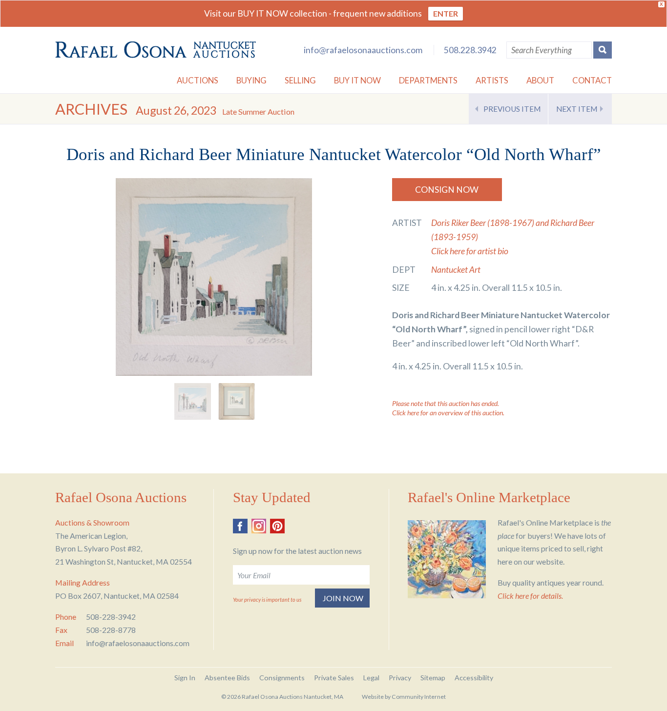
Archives (91, 109)
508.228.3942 (470, 50)
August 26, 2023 (215, 110)
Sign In (184, 677)
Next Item (576, 108)
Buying (251, 80)
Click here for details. (530, 595)
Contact (592, 80)
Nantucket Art (455, 269)
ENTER (445, 13)
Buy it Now (357, 80)
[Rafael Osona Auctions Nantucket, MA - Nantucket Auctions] (155, 49)
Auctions (197, 80)
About (540, 80)
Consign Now (447, 189)
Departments (428, 80)
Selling (300, 80)
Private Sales (334, 677)
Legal (371, 677)
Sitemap (432, 677)
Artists (492, 80)
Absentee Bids (227, 677)
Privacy (400, 677)
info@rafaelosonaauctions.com (363, 50)
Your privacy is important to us (267, 599)
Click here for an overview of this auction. (448, 412)
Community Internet (419, 696)
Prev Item (512, 108)
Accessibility (474, 677)
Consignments (282, 677)
